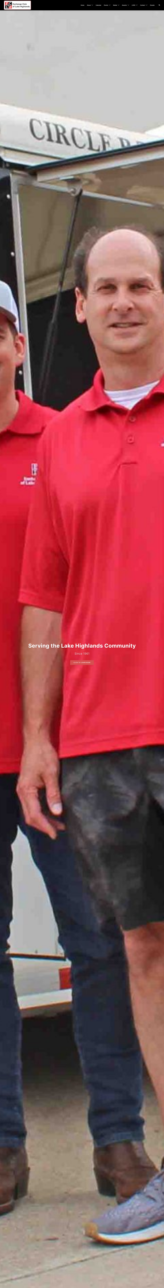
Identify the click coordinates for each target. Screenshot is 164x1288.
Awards (124, 5)
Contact (142, 5)
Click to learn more (82, 659)
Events (106, 5)
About (89, 5)
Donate (152, 5)
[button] (159, 5)
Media (115, 5)
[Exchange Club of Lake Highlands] (17, 5)
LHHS (133, 5)
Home (82, 5)
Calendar (98, 5)
